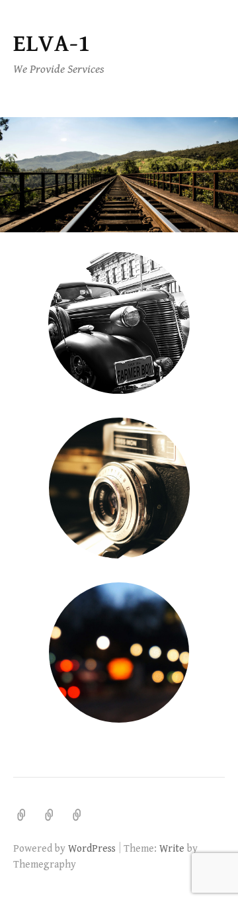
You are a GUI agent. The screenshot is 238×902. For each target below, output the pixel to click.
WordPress (92, 848)
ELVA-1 (51, 44)
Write (171, 848)
